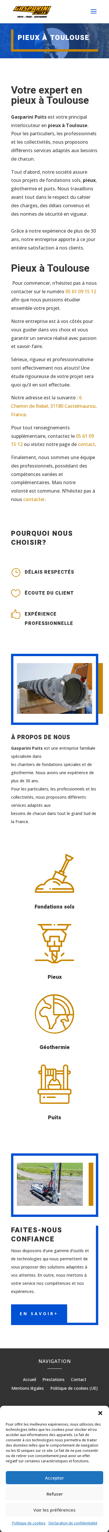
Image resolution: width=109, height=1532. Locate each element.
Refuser (55, 1494)
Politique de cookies (29, 1523)
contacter (34, 499)
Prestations (53, 1380)
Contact (78, 1380)
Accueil (29, 1380)
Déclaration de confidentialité (73, 1523)
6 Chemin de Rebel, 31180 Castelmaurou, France (54, 406)
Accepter (54, 1478)
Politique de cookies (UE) (74, 1388)
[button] (100, 1413)
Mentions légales (27, 1388)
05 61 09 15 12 (80, 291)
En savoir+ (39, 1313)
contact (86, 444)
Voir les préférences (54, 1510)
